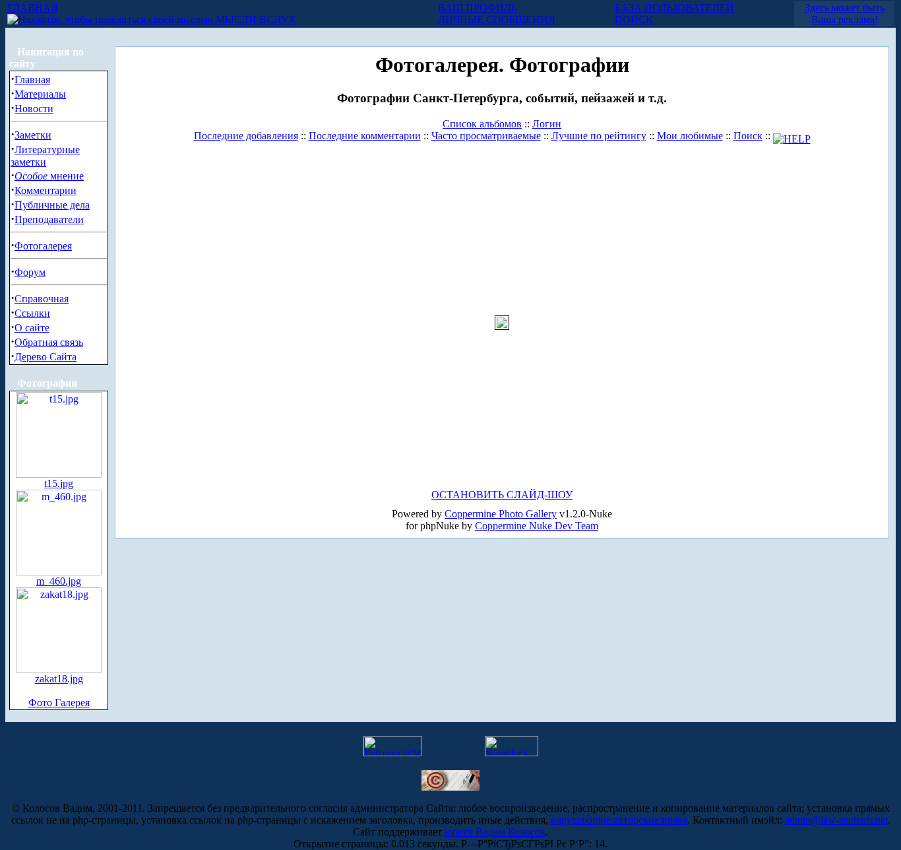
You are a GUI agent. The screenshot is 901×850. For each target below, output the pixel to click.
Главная (32, 79)
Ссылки (32, 313)
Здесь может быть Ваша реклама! (845, 13)
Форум (30, 272)
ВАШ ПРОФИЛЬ (477, 7)
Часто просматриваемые (486, 135)
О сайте (32, 327)
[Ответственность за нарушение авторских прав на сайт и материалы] (450, 787)
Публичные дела (52, 205)
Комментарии (46, 190)
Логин (546, 123)
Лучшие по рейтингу (598, 135)
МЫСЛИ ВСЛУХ (254, 19)
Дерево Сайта (46, 356)
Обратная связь (49, 342)
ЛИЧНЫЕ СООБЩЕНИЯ (496, 19)
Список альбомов (482, 123)
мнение (49, 175)
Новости (34, 108)
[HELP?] (792, 135)
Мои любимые (690, 135)
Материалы (40, 94)
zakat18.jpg (59, 678)
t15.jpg (58, 483)
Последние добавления (246, 135)
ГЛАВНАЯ (32, 7)
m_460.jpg (58, 581)
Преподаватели (49, 219)
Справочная (42, 298)
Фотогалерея (43, 245)
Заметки (33, 135)
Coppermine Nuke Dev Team (536, 525)
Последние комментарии (365, 135)
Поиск (747, 135)
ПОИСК (634, 19)
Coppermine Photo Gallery (501, 513)
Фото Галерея (59, 702)
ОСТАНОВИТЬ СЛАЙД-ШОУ (502, 494)
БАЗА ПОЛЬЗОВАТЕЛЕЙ (674, 7)
